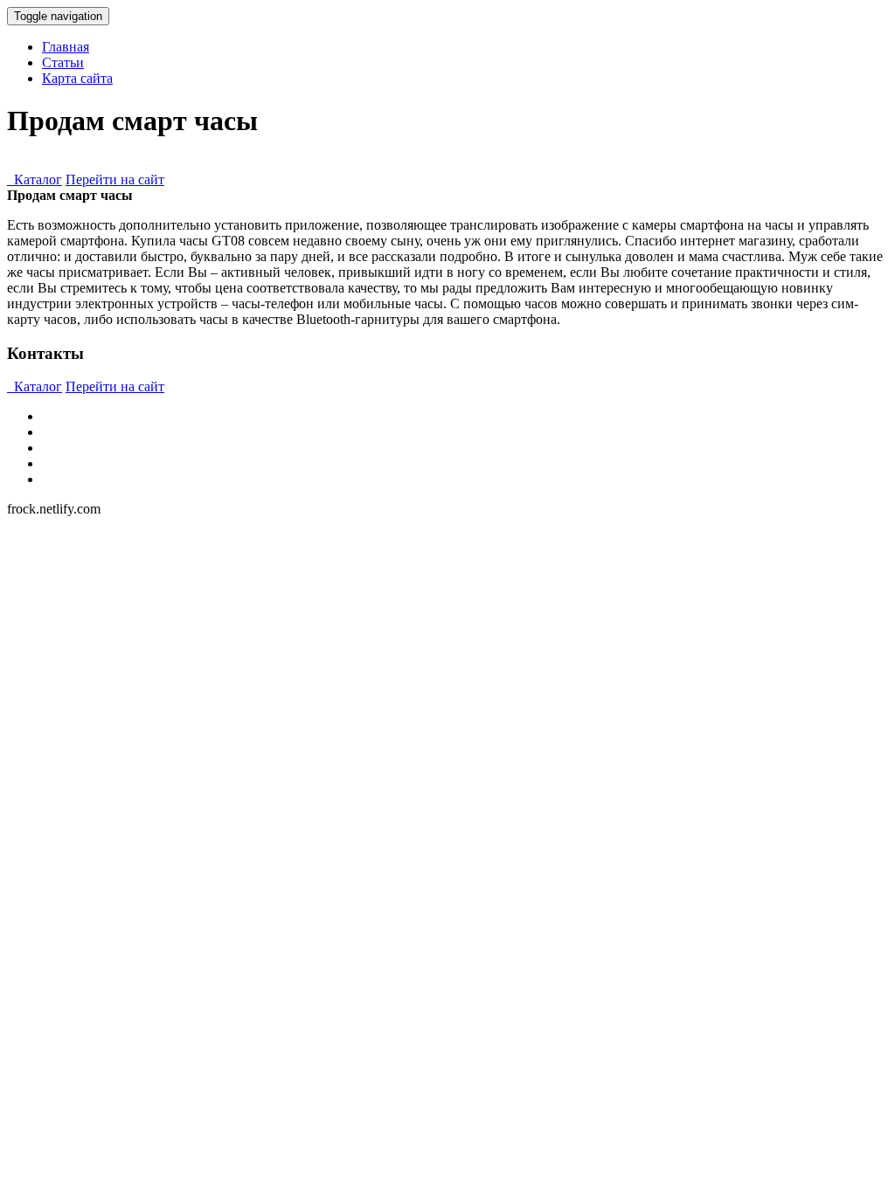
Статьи (63, 62)
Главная (65, 46)
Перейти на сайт (115, 179)
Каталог (34, 179)
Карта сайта (77, 78)
